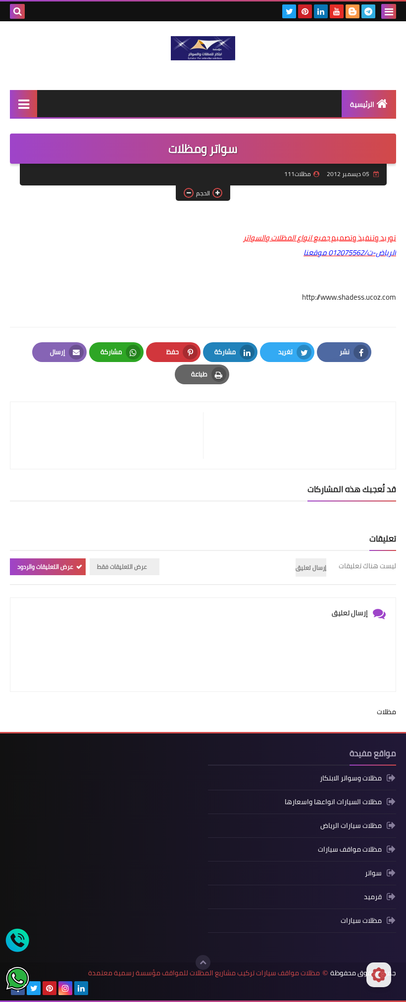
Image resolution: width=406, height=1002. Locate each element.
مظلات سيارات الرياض (351, 825)
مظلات (386, 711)
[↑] (203, 962)
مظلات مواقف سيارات (350, 849)
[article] (111, 435)
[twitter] (289, 11)
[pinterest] (305, 11)
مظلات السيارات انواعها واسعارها (333, 801)
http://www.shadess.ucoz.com (349, 297)
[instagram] (65, 988)
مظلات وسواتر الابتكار (351, 778)
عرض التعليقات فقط (122, 566)
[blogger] (352, 11)
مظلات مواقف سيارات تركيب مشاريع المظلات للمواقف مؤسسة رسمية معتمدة (204, 973)
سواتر (373, 872)
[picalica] (97, 988)
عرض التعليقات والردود (45, 566)
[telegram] (368, 11)
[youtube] (337, 11)
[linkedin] (321, 11)
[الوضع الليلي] (378, 974)
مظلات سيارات (361, 920)
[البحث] (17, 11)
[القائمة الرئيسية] (23, 103)
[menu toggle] (388, 11)
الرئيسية (362, 104)
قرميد (373, 896)
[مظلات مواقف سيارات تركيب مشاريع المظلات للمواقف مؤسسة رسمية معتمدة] (203, 48)
